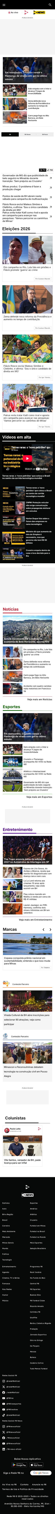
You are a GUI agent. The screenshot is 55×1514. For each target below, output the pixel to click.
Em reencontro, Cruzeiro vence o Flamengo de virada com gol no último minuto (25, 736)
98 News (28, 134)
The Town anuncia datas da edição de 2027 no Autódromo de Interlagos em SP (26, 860)
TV (44, 170)
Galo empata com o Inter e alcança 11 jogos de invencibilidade (36, 749)
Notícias (11, 609)
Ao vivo (14, 12)
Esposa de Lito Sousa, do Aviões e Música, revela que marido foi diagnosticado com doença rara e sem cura (38, 872)
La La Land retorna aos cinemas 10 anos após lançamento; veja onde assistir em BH (34, 884)
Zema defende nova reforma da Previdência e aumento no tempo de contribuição (27, 318)
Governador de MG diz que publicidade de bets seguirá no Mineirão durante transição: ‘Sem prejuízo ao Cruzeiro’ (38, 786)
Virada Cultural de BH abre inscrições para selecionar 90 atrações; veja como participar (26, 1020)
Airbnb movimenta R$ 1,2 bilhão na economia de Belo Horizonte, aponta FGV (26, 640)
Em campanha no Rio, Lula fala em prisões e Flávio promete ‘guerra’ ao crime (27, 268)
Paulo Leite (15, 1129)
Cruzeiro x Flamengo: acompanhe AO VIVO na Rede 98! (37, 761)
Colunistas (15, 1118)
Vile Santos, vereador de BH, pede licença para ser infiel (22, 1161)
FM (51, 170)
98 (10, 134)
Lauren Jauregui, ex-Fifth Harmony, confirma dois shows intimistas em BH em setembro (37, 909)
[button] (50, 4)
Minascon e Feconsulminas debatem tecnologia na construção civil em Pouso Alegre (25, 1071)
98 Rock (45, 134)
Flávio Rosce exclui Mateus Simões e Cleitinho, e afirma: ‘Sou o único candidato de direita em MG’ (27, 369)
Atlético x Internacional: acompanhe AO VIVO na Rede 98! (37, 774)
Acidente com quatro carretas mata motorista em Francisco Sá (37, 688)
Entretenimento (17, 829)
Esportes (11, 706)
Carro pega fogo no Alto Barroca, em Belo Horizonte (36, 676)
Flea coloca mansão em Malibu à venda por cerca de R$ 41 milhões (37, 896)
